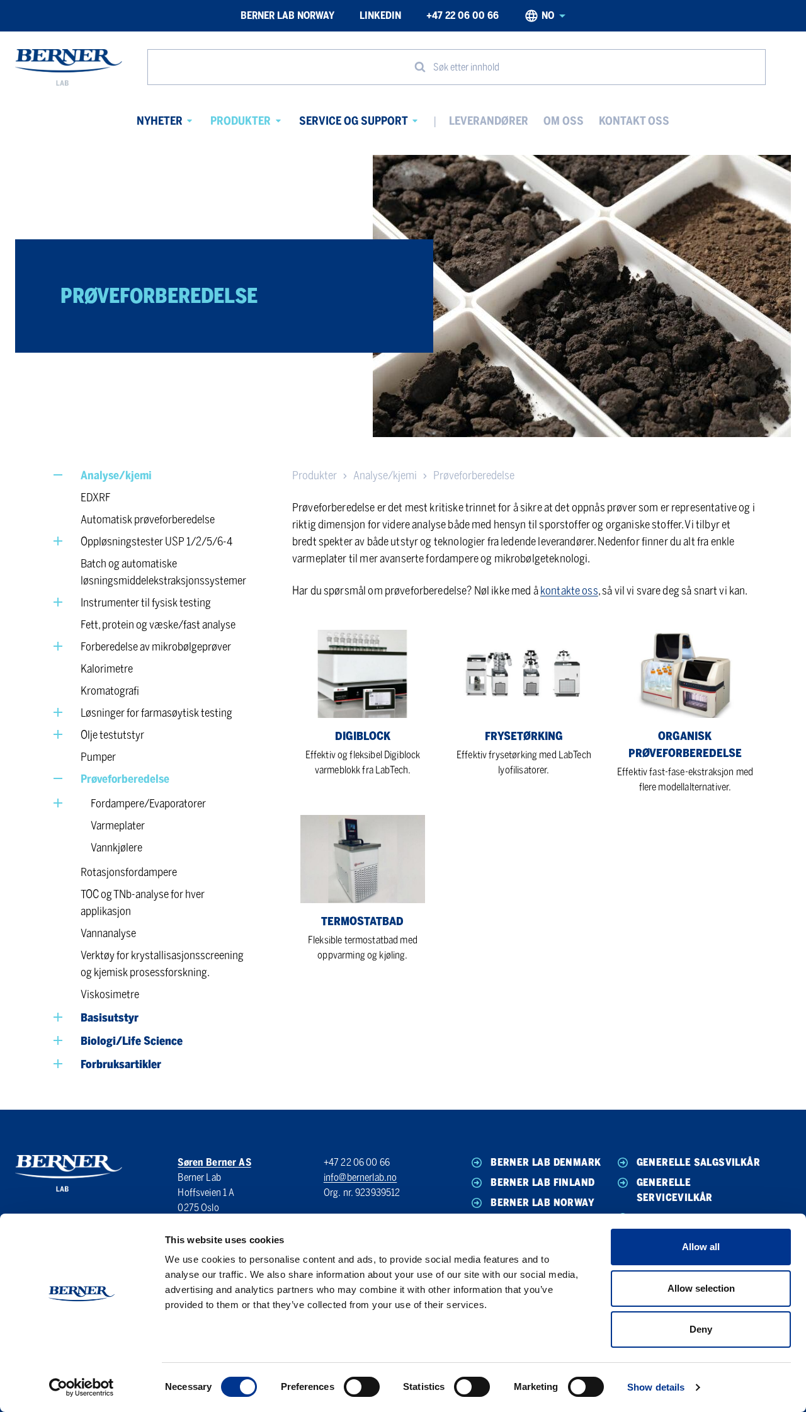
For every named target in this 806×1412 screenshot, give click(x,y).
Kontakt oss (634, 121)
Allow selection (701, 1288)
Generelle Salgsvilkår (698, 1162)
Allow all (701, 1246)
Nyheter (160, 121)
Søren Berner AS (214, 1162)
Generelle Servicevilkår (675, 1190)
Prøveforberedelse (473, 475)
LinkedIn (380, 15)
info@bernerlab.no (360, 1177)
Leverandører (488, 121)
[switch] (362, 1387)
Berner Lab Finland (542, 1182)
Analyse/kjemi (385, 475)
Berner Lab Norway (287, 15)
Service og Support (353, 121)
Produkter (240, 121)
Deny (701, 1329)
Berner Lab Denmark (546, 1162)
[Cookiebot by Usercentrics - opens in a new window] (81, 1387)
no (548, 15)
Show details (655, 1387)
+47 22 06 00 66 (462, 15)
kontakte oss (569, 591)
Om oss (563, 121)
